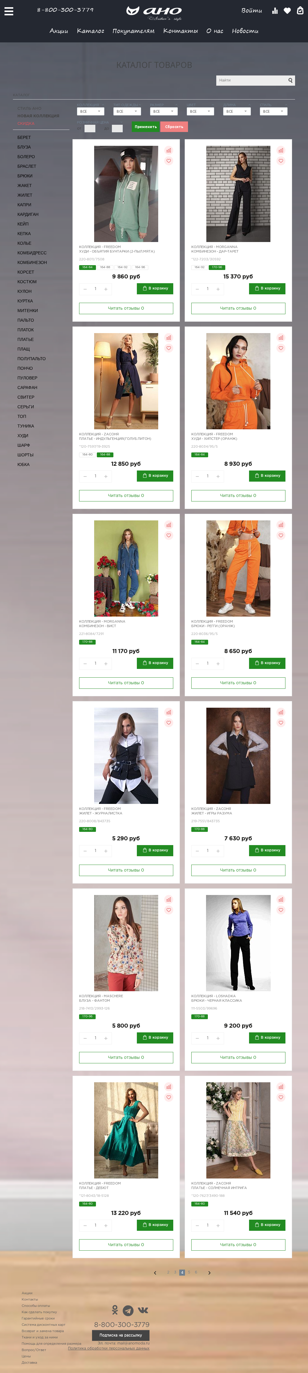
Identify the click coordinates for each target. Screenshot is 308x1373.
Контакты (180, 30)
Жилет (24, 195)
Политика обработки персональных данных (108, 1348)
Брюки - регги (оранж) (213, 626)
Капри (24, 204)
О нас (214, 30)
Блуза (24, 147)
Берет (24, 137)
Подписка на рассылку (121, 1335)
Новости (245, 30)
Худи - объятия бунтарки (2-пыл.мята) (117, 251)
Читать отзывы (126, 308)
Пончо (25, 368)
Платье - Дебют (94, 1188)
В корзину (158, 288)
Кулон (24, 291)
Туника (25, 426)
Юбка (23, 464)
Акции (59, 30)
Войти (252, 10)
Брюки (24, 175)
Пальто (25, 320)
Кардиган (27, 214)
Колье (24, 243)
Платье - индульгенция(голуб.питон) (115, 438)
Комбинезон (32, 262)
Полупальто (31, 358)
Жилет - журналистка (100, 813)
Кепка (24, 233)
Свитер (25, 397)
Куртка (25, 301)
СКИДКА (26, 123)
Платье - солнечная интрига (219, 1188)
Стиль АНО (29, 108)
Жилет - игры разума (211, 813)
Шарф (23, 445)
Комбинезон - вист (97, 626)
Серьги (25, 406)
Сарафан (27, 387)
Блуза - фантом (94, 1000)
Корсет (25, 272)
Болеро (26, 156)
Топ (21, 416)
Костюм (27, 281)
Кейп (23, 224)
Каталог (90, 30)
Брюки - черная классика (216, 1000)
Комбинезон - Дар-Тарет (215, 251)
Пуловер (27, 377)
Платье (25, 339)
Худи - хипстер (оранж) (214, 438)
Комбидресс (32, 252)
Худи (22, 435)
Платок (25, 329)
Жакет (24, 185)
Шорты (25, 454)
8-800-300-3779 (65, 9)
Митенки (27, 310)
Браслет (26, 166)
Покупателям (133, 30)
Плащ (23, 349)
